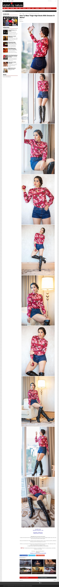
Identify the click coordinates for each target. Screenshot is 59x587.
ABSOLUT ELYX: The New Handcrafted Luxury (12, 69)
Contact (9, 0)
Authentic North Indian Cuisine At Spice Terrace (12, 43)
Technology (37, 8)
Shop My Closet (48, 8)
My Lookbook (43, 8)
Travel (17, 8)
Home (3, 0)
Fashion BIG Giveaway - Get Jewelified (12, 30)
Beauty (20, 8)
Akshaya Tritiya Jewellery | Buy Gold (11, 11)
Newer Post (21, 580)
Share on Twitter (32, 555)
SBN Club (5, 9)
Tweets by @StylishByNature (7, 76)
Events (33, 8)
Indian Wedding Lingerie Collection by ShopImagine (12, 49)
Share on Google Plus (41, 555)
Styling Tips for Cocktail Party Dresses (12, 37)
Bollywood (28, 8)
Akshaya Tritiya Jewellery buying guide (12, 63)
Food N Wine (12, 8)
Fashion (8, 8)
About (6, 0)
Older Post (55, 580)
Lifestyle (24, 8)
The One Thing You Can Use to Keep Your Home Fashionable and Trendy (12, 56)
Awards (12, 0)
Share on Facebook (24, 555)
